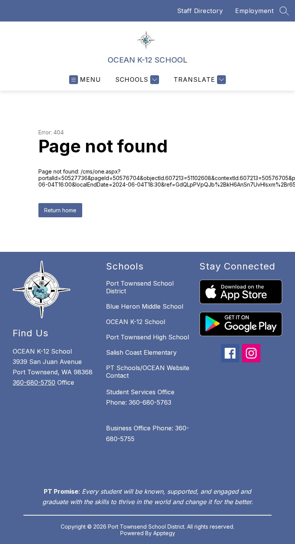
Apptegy (164, 533)
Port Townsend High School (147, 337)
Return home (60, 210)
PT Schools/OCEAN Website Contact (147, 371)
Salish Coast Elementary (141, 352)
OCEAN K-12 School (135, 322)
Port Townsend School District (140, 287)
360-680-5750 (34, 382)
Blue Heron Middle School (144, 306)
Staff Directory (200, 11)
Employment (254, 11)
